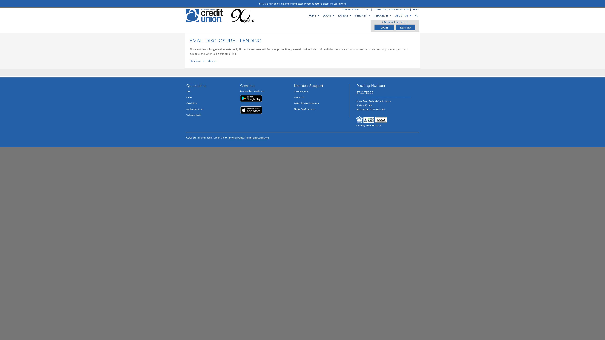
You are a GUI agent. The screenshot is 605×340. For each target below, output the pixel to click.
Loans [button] (327, 15)
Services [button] (361, 15)
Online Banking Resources (306, 103)
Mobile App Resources (304, 109)
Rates (416, 9)
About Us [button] (401, 15)
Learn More (340, 3)
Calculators (191, 103)
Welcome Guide (193, 114)
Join (188, 91)
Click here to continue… (204, 61)
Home (312, 15)
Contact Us (380, 9)
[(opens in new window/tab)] (251, 97)
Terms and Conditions (257, 137)
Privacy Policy (236, 137)
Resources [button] (381, 15)
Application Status (399, 9)
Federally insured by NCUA (368, 125)
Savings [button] (343, 15)
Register (405, 27)
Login (384, 27)
